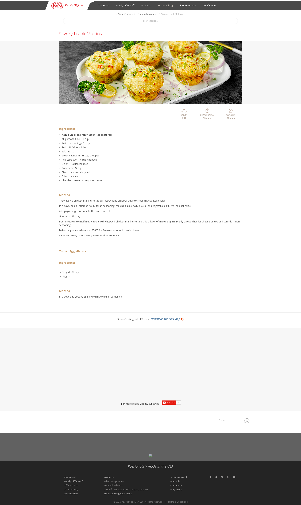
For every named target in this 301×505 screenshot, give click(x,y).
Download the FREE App (166, 319)
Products (146, 5)
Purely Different (125, 5)
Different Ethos (71, 485)
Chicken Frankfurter (147, 14)
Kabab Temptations (114, 481)
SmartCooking (165, 5)
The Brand (103, 5)
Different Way (71, 489)
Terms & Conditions (178, 501)
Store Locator (188, 5)
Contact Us (176, 485)
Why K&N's (176, 489)
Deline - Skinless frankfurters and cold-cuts (126, 489)
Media (174, 481)
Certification (209, 5)
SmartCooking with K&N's (118, 493)
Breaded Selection (113, 485)
